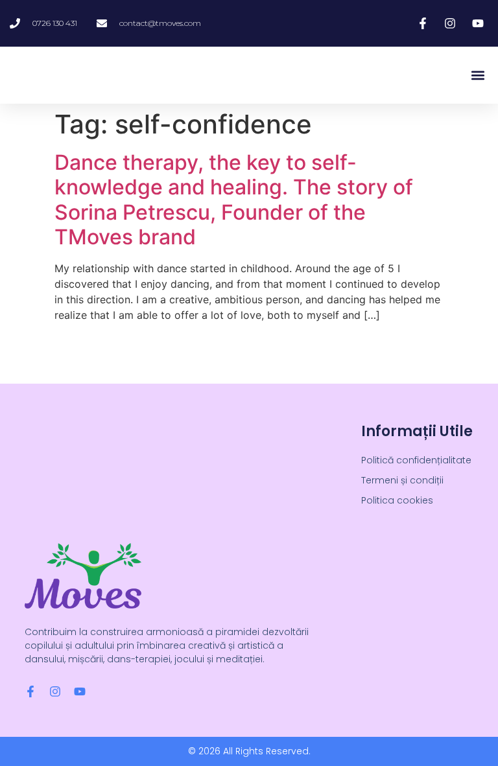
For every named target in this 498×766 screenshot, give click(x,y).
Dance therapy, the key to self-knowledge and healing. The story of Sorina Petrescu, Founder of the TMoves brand (233, 200)
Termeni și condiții (402, 480)
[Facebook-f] (30, 691)
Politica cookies (397, 500)
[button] (477, 75)
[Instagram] (55, 691)
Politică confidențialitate (416, 460)
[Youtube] (80, 691)
